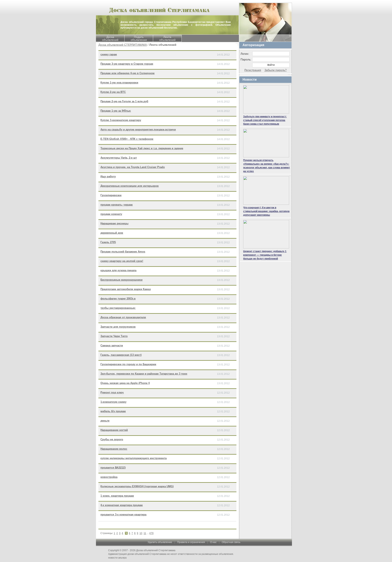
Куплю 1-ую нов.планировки (119, 82)
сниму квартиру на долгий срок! (121, 261)
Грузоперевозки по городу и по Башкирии (128, 364)
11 (145, 533)
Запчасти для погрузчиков (118, 326)
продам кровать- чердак (116, 204)
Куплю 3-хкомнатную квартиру (120, 120)
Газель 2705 (108, 242)
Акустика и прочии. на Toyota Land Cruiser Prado (132, 167)
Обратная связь (231, 542)
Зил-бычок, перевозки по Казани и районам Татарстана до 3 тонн (143, 373)
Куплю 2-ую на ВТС (113, 91)
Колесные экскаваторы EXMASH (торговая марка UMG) (137, 486)
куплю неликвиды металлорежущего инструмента (133, 458)
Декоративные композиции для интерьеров (129, 185)
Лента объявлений (167, 38)
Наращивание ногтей (114, 430)
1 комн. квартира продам (117, 495)
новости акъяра (117, 557)
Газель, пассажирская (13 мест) (120, 354)
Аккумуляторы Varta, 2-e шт (118, 157)
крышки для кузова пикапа (118, 270)
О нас (213, 542)
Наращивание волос (113, 448)
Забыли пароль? (275, 70)
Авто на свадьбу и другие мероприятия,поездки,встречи (138, 129)
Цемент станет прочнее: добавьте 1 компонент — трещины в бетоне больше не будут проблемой (264, 255)
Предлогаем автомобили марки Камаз (125, 289)
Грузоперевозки (110, 195)
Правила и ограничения (191, 542)
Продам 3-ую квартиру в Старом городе (126, 63)
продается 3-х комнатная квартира (123, 514)
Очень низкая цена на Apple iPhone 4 (125, 383)
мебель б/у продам (113, 411)
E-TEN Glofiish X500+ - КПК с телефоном (126, 138)
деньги (104, 420)
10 (140, 533)
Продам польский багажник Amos (122, 251)
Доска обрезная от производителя (123, 317)
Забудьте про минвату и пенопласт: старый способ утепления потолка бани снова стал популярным (265, 120)
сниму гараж (108, 54)
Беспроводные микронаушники (121, 279)
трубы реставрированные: (118, 307)
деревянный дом (111, 232)
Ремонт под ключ (112, 392)
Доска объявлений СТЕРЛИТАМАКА (122, 44)
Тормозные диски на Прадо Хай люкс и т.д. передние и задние (141, 148)
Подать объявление (139, 38)
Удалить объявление (160, 542)
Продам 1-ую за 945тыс (115, 110)
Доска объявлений (110, 38)
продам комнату (111, 214)
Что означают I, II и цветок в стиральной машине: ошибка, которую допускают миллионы (266, 211)
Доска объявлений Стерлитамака (155, 550)
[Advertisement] (265, 324)
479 (151, 533)
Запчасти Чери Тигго (114, 336)
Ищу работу (108, 176)
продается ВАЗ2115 (113, 467)
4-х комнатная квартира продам (121, 505)
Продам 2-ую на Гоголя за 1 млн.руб (124, 101)
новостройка (108, 477)
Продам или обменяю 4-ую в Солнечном (127, 73)
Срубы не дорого (111, 439)
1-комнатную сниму (113, 401)
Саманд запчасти (111, 345)
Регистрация (252, 70)
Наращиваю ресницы (114, 223)
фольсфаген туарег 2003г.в (118, 298)
